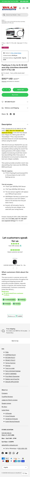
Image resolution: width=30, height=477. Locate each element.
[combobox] (15, 15)
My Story (4, 407)
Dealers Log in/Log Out (12, 379)
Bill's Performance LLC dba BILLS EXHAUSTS (16, 473)
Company (5, 393)
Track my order (10, 368)
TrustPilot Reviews (7, 397)
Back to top (15, 341)
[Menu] (27, 8)
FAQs (6, 352)
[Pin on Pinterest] (14, 114)
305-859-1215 (22, 448)
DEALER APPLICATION (12, 382)
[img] (15, 244)
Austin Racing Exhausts (12, 421)
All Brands (8, 413)
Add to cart (20, 89)
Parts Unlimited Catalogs (12, 371)
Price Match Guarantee (12, 376)
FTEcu (3, 43)
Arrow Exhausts (10, 416)
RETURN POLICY (10, 357)
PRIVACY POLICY (10, 360)
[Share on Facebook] (10, 114)
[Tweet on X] (7, 114)
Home (3, 20)
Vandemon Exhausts (11, 419)
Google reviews (6, 403)
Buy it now (15, 95)
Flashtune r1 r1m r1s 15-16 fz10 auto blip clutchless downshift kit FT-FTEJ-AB (13, 22)
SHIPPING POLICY (10, 355)
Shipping (4, 81)
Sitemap (7, 366)
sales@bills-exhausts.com (10, 445)
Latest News (5, 410)
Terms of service (10, 363)
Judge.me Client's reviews (9, 400)
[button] (24, 8)
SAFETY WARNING (10, 374)
